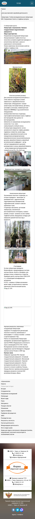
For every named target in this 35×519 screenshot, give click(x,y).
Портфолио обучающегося (8, 413)
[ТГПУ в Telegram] (17, 510)
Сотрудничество (5, 391)
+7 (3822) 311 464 (19, 453)
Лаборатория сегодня (7, 386)
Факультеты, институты (7, 420)
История (3, 389)
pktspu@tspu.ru (19, 484)
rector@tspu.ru (19, 455)
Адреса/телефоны (6, 411)
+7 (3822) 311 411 (19, 482)
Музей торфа (4, 398)
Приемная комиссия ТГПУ (19, 478)
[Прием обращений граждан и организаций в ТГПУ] (18, 468)
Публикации (4, 396)
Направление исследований (9, 393)
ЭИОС (2, 415)
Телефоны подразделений (18, 457)
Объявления (4, 408)
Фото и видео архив (6, 428)
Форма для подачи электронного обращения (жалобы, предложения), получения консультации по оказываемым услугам (16, 432)
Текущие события (6, 406)
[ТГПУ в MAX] (22, 510)
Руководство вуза (6, 418)
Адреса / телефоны (17, 514)
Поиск (3, 401)
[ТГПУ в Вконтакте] (13, 510)
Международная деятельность (10, 425)
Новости (3, 384)
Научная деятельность (7, 423)
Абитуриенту (4, 403)
